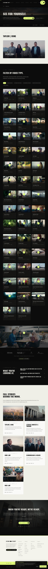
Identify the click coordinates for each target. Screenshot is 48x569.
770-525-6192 (27, 526)
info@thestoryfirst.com (39, 543)
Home (3, 6)
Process (22, 2)
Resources (32, 545)
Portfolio (18, 2)
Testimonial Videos (20, 550)
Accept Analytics (43, 566)
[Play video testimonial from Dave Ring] (24, 333)
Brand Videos (20, 545)
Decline (37, 566)
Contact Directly (39, 546)
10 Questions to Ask (33, 549)
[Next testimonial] (45, 337)
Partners (35, 2)
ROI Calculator (33, 546)
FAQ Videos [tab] (6, 85)
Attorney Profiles (19, 547)
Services (11, 2)
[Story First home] (6, 2)
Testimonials (26, 551)
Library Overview (20, 543)
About (31, 2)
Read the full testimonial (23, 341)
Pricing (27, 2)
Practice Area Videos (20, 552)
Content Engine (20, 555)
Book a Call (42, 2)
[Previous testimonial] (3, 337)
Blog (39, 2)
